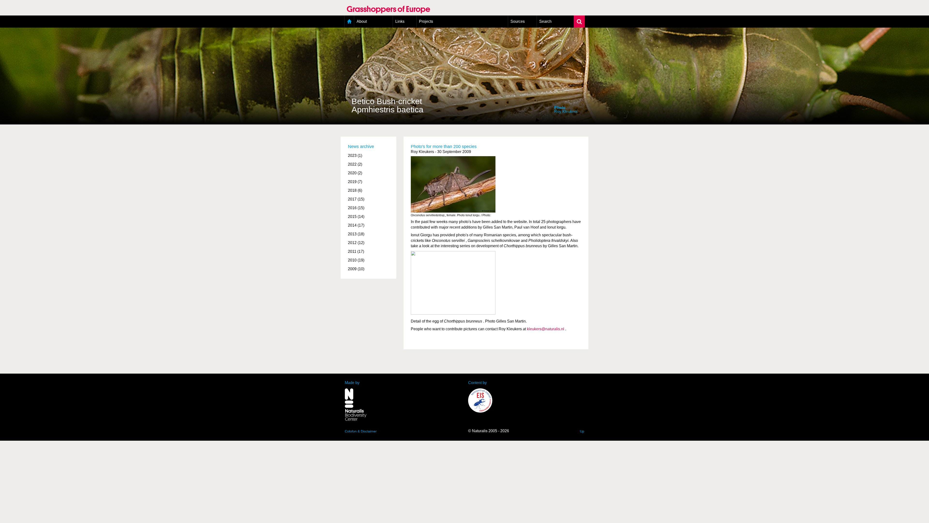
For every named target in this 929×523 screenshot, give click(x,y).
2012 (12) (356, 243)
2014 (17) (356, 225)
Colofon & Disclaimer (361, 431)
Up (582, 431)
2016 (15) (356, 208)
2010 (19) (356, 260)
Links (400, 21)
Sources (517, 21)
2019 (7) (355, 182)
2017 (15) (356, 199)
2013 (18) (356, 234)
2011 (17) (356, 251)
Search (545, 21)
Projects (426, 21)
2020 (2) (355, 173)
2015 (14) (356, 217)
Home (349, 21)
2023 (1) (355, 156)
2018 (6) (355, 190)
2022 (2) (355, 164)
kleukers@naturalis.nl (545, 329)
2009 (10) (356, 269)
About (362, 21)
